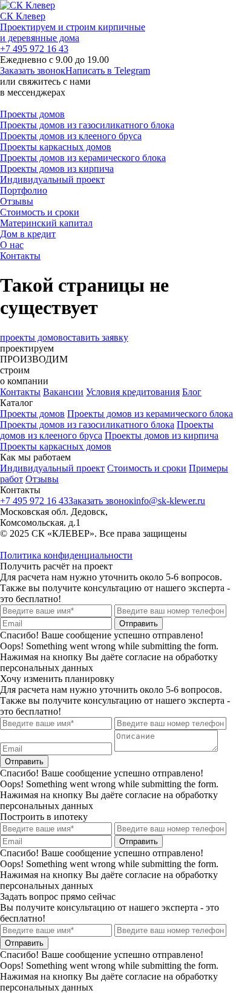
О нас (12, 245)
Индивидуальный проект (52, 179)
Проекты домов (32, 114)
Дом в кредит (28, 234)
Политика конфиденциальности (66, 555)
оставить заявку (95, 337)
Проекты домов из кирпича (57, 168)
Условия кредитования (133, 392)
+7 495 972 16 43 (34, 49)
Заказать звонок (32, 70)
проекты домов (31, 337)
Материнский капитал (46, 223)
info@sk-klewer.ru (169, 501)
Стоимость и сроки (39, 212)
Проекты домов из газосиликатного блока (87, 125)
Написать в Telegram (107, 70)
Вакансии (63, 392)
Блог (192, 392)
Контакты (20, 256)
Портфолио (23, 190)
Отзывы (16, 201)
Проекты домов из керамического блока (83, 157)
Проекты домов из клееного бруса (71, 136)
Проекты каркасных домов (55, 147)
